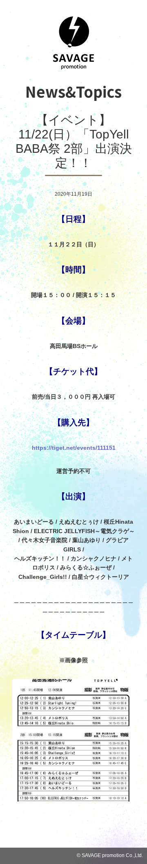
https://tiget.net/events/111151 (74, 447)
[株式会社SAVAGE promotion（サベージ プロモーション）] (73, 67)
